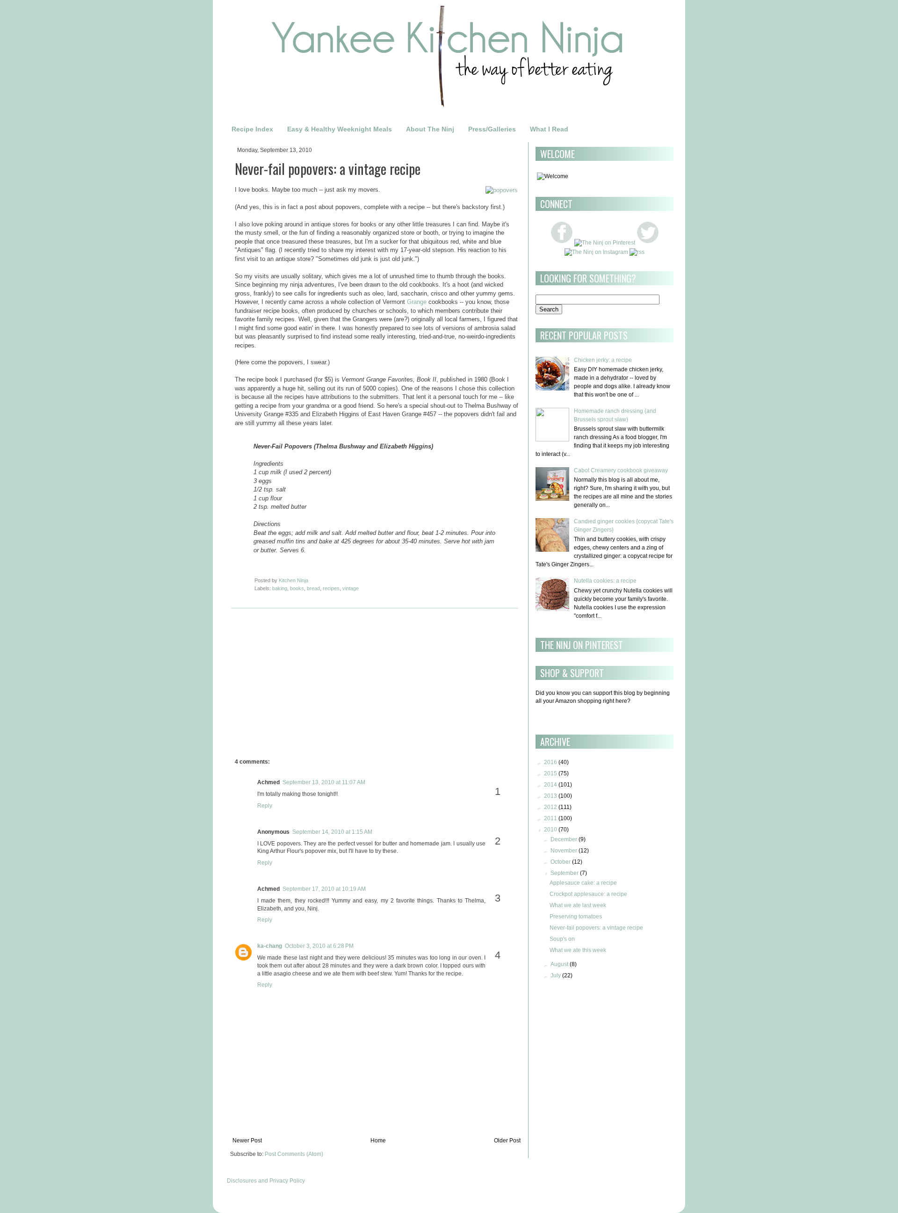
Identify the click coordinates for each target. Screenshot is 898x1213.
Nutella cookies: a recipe (605, 581)
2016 (550, 762)
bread (313, 588)
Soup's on (562, 939)
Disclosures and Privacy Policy (266, 1180)
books (297, 588)
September (564, 873)
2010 (550, 829)
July (555, 975)
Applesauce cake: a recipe (583, 883)
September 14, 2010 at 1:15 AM (332, 832)
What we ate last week (578, 905)
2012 (550, 807)
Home (378, 1140)
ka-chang (269, 946)
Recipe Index (252, 129)
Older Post (507, 1140)
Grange (417, 301)
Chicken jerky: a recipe (603, 360)
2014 (550, 784)
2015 (550, 773)
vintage (350, 588)
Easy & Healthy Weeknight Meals (339, 129)
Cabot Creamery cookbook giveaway (621, 470)
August (559, 964)
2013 (550, 796)
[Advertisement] (313, 685)
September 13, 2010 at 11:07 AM (323, 782)
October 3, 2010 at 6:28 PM (319, 946)
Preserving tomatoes (576, 916)
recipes (331, 588)
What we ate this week (578, 950)
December (563, 839)
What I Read (549, 129)
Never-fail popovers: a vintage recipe (596, 927)
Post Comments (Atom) (294, 1154)
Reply (264, 805)
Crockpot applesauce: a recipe (588, 894)
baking (279, 588)
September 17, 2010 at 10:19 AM (324, 889)
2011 (550, 818)
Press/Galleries (492, 129)
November (563, 850)
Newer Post (247, 1140)
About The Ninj (430, 129)
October (560, 862)
